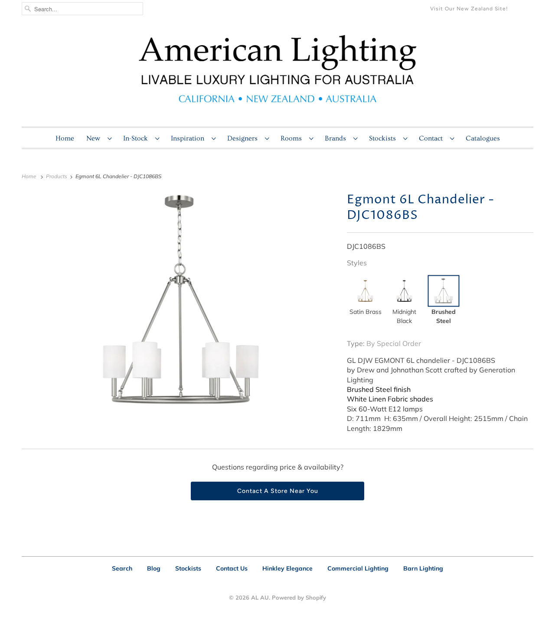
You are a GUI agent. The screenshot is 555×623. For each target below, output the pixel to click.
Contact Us (232, 568)
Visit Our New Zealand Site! (469, 9)
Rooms (293, 138)
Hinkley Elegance (287, 568)
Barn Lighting (423, 568)
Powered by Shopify (299, 597)
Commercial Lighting (357, 568)
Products (57, 176)
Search (122, 568)
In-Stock (137, 138)
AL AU (260, 597)
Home (65, 138)
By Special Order (393, 343)
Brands (337, 138)
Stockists (384, 138)
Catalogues (483, 138)
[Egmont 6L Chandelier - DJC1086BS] (180, 300)
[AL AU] (277, 74)
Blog (153, 568)
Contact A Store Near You (277, 491)
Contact (432, 138)
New (94, 138)
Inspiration (189, 138)
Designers (244, 138)
